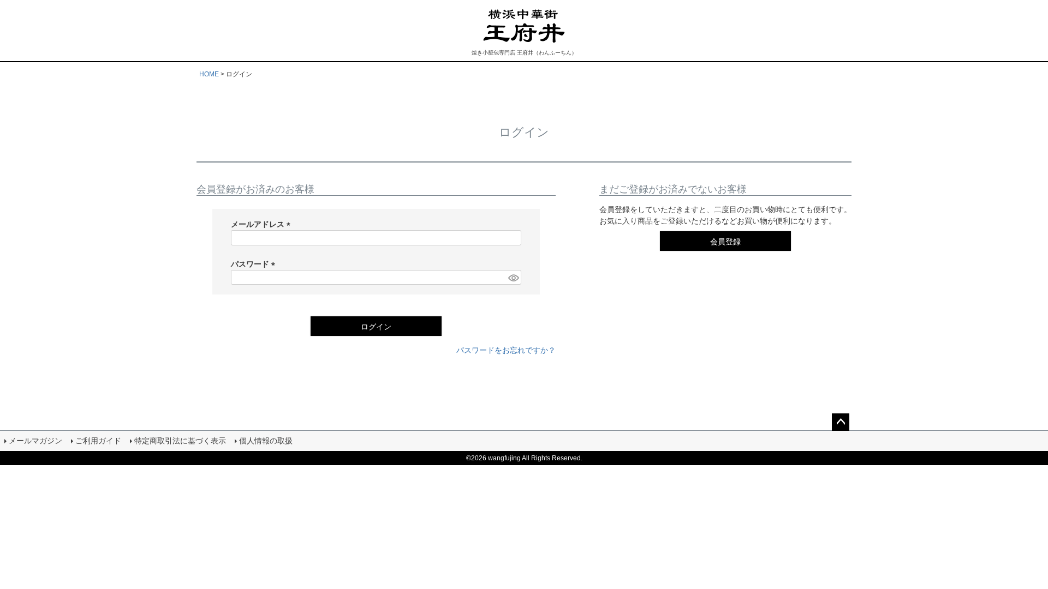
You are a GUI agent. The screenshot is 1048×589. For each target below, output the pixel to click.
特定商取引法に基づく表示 (180, 440)
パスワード (255, 264)
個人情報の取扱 (266, 440)
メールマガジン (35, 440)
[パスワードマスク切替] (513, 278)
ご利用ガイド (98, 440)
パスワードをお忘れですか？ (506, 350)
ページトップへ (840, 422)
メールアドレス (262, 224)
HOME (209, 74)
